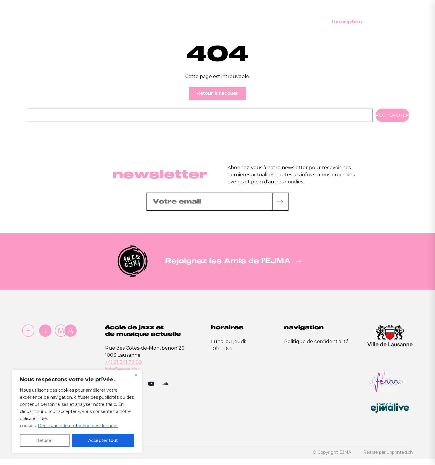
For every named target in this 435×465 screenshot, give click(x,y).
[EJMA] (34, 22)
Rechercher (392, 115)
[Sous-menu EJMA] (244, 21)
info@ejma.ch (121, 369)
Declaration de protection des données (78, 425)
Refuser (44, 440)
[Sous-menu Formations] (287, 21)
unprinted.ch (400, 452)
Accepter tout (103, 440)
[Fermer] (135, 374)
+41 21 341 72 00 (123, 362)
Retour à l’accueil (217, 93)
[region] (77, 411)
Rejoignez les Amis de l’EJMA (228, 261)
